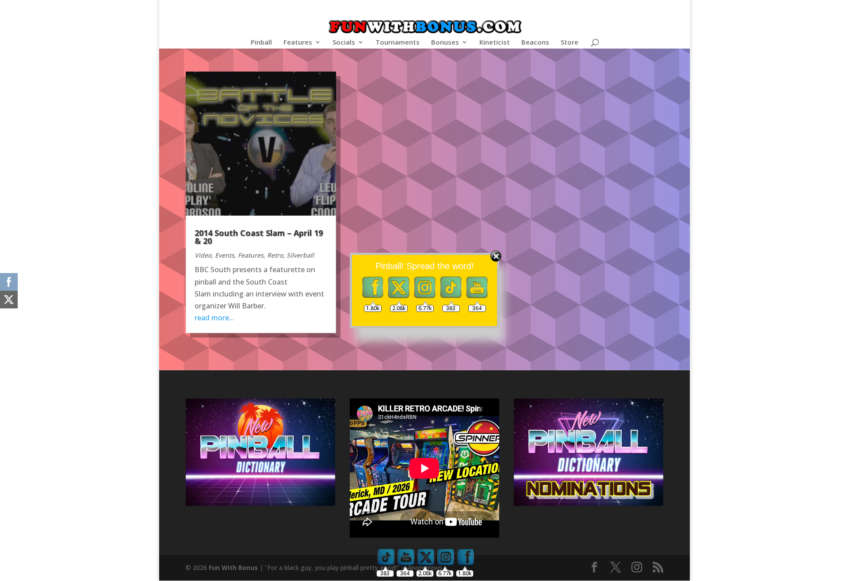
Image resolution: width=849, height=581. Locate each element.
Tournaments (397, 42)
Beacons (535, 42)
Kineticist (494, 42)
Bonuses (445, 42)
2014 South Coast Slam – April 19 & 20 (259, 237)
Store (569, 42)
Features (297, 42)
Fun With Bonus (233, 567)
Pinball (261, 42)
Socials (344, 42)
